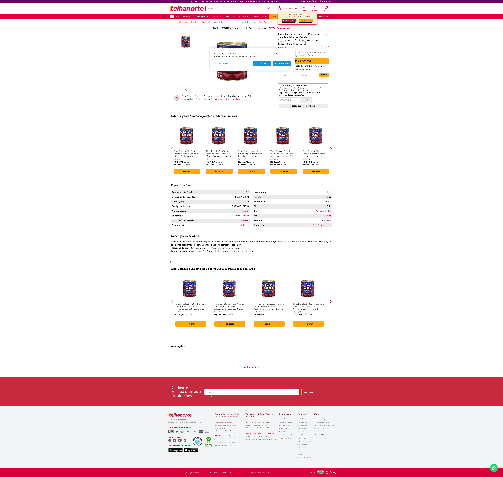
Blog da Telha (302, 422)
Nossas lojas (283, 432)
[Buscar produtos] (269, 8)
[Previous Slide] (172, 149)
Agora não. (306, 20)
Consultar (306, 100)
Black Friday (301, 438)
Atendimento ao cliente (287, 435)
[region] (252, 59)
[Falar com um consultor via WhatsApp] (494, 468)
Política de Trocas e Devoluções (324, 425)
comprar (187, 171)
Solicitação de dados (320, 428)
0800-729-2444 (220, 438)
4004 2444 (219, 436)
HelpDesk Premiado (304, 428)
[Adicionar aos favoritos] (325, 36)
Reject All (262, 63)
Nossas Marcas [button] (258, 16)
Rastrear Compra (303, 448)
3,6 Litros (326, 220)
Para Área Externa (321, 225)
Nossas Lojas (243, 16)
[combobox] (239, 8)
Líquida (245, 211)
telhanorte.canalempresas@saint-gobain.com (261, 439)
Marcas (299, 454)
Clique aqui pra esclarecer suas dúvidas (226, 416)
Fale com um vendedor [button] (320, 16)
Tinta (185, 22)
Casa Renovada (302, 444)
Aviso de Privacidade (212, 397)
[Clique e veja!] (325, 47)
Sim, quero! (288, 20)
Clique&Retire (302, 425)
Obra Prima (301, 432)
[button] (182, 16)
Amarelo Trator (323, 211)
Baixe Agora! (283, 28)
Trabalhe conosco (285, 438)
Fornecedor (283, 428)
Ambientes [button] (201, 16)
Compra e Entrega (320, 419)
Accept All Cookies (282, 63)
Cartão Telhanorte (303, 419)
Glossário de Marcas (304, 435)
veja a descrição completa (227, 99)
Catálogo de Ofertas (304, 457)
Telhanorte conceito (285, 422)
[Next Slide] (331, 149)
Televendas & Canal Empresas (260, 414)
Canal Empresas (302, 451)
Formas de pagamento (321, 422)
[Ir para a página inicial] (187, 8)
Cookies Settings (222, 63)
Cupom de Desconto (304, 441)
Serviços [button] (228, 16)
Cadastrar (308, 392)
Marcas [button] (215, 16)
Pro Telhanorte (284, 425)
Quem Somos (283, 419)
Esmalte (327, 216)
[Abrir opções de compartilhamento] (176, 97)
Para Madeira (242, 216)
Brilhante (244, 225)
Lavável (245, 220)
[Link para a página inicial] (179, 22)
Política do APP (319, 435)
